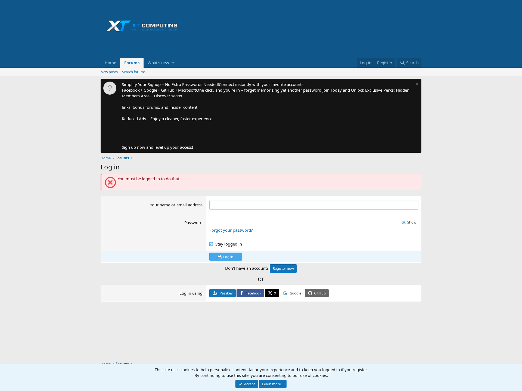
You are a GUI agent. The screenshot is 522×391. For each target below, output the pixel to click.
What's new (158, 62)
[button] (173, 63)
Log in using (191, 293)
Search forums (133, 71)
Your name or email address (176, 204)
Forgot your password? (231, 230)
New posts (109, 71)
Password (193, 222)
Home (110, 62)
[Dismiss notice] (416, 84)
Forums (131, 62)
